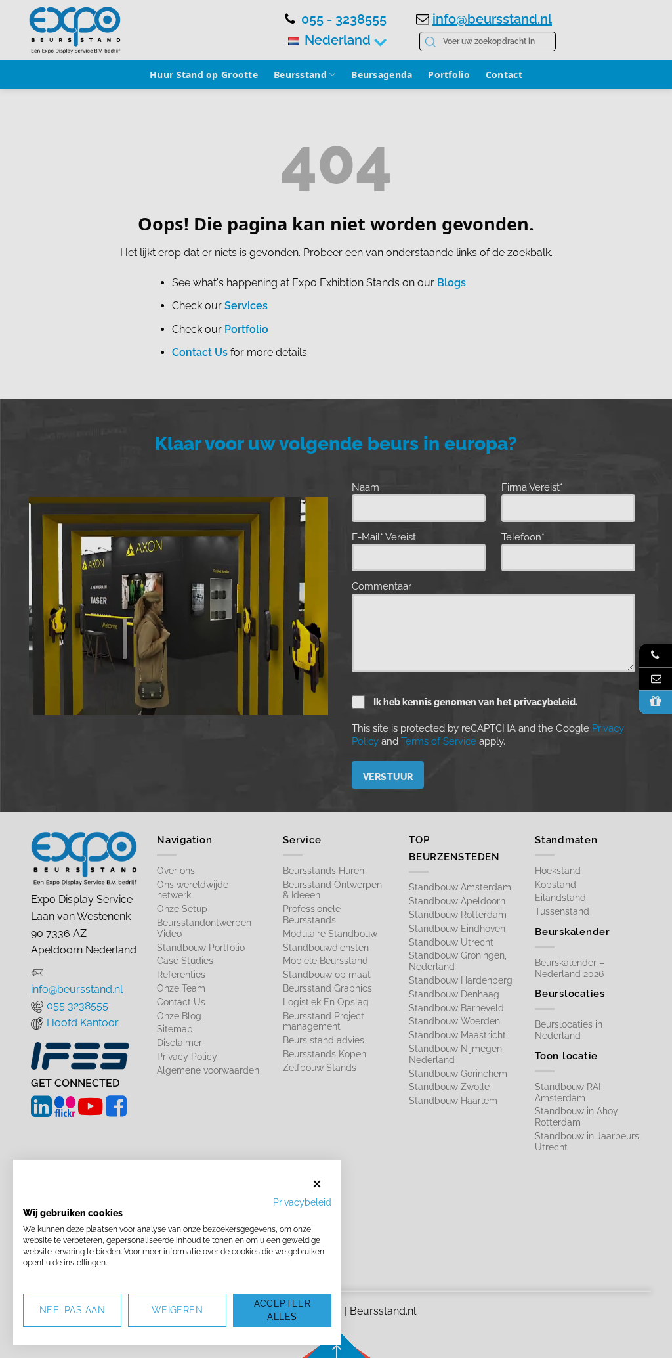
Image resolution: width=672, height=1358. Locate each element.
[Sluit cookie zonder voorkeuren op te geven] (317, 1183)
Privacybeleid (302, 1202)
